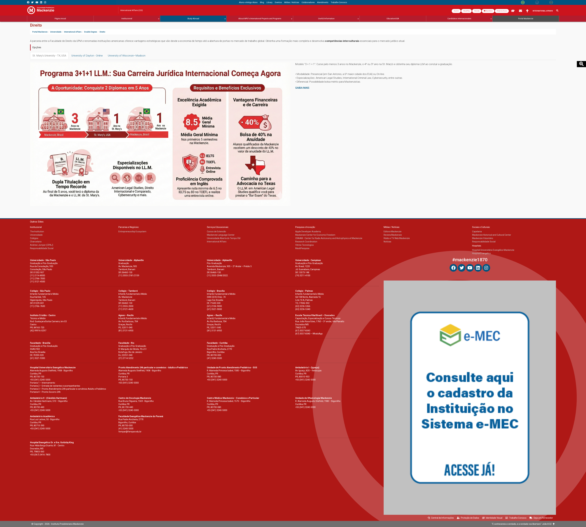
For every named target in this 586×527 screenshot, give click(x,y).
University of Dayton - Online (87, 55)
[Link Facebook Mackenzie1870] (28, 2)
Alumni (456, 11)
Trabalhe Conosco (517, 518)
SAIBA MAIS (302, 87)
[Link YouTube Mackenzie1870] (37, 2)
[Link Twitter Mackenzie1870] (32, 2)
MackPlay (466, 11)
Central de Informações (442, 518)
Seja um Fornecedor (543, 518)
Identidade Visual (494, 518)
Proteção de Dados (470, 518)
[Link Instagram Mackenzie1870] (45, 2)
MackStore (489, 11)
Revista (476, 11)
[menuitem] (248, 2)
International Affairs (543, 11)
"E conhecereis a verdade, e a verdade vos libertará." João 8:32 (522, 524)
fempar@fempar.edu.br (129, 431)
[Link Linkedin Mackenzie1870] (41, 2)
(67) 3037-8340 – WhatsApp (309, 333)
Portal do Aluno (502, 11)
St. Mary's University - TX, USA (49, 55)
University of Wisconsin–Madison (126, 55)
